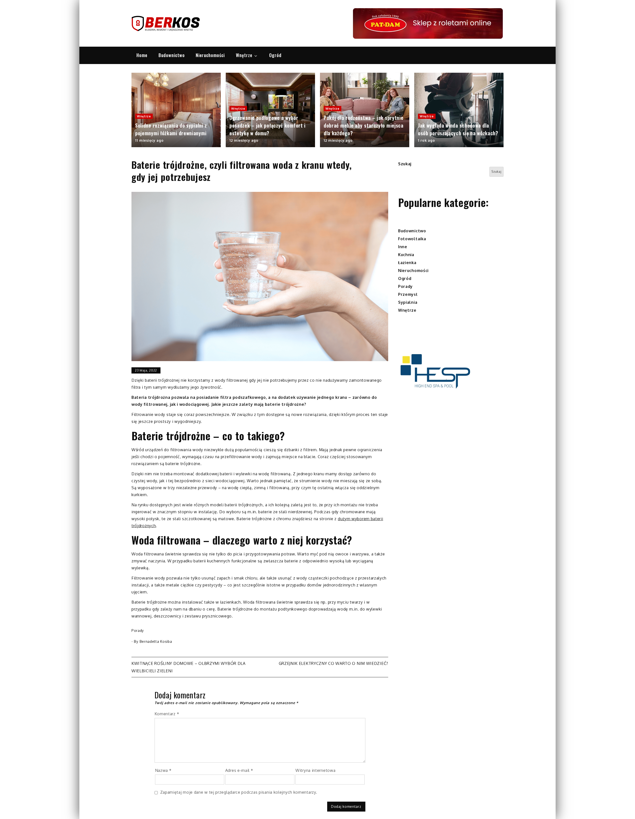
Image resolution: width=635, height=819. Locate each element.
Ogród (275, 55)
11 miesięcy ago (149, 140)
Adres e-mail (239, 770)
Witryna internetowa (315, 770)
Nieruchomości (210, 55)
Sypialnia (407, 302)
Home (141, 55)
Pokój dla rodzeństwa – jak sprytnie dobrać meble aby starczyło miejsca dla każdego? (364, 125)
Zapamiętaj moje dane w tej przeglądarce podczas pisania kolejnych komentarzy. (238, 792)
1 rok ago (426, 140)
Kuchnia (406, 254)
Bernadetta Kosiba (156, 641)
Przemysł (407, 294)
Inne (402, 246)
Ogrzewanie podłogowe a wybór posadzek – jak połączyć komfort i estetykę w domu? (267, 125)
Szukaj (405, 163)
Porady (137, 630)
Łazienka (407, 262)
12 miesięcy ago (243, 140)
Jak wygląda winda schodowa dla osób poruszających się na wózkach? (458, 129)
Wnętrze (244, 55)
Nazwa (163, 770)
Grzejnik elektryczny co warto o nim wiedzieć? (333, 663)
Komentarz (167, 713)
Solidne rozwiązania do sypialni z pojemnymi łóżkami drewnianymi (171, 129)
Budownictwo (172, 55)
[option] (176, 110)
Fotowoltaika (412, 238)
